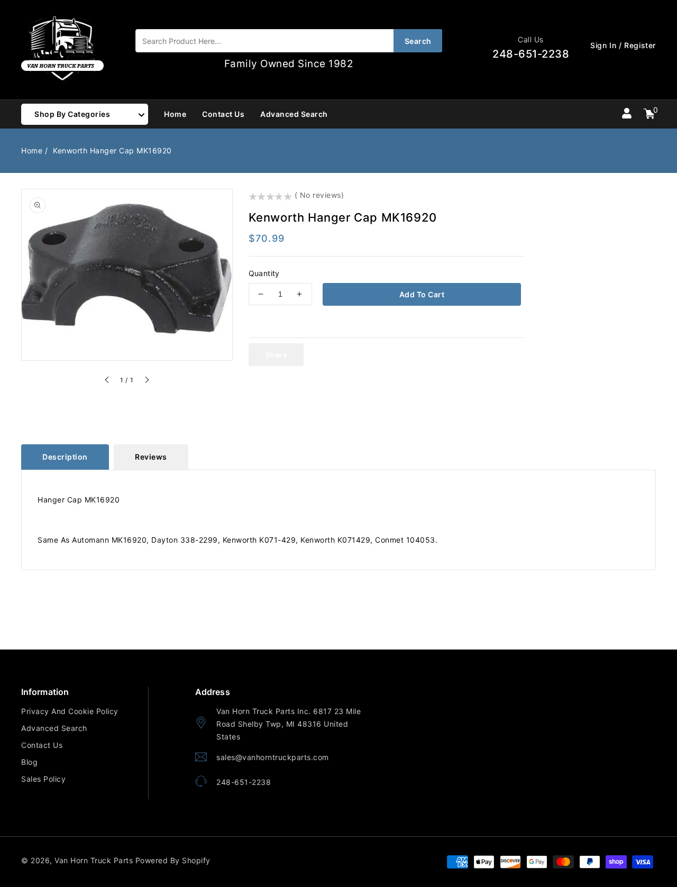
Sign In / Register (623, 45)
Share (276, 354)
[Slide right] (146, 381)
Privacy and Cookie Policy (69, 711)
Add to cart (422, 294)
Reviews (151, 456)
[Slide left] (107, 381)
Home (31, 150)
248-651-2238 (243, 782)
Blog (29, 761)
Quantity (264, 273)
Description (65, 456)
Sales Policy (43, 778)
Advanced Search (54, 728)
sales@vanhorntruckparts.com (272, 757)
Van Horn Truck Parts (93, 860)
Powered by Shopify (173, 860)
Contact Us (41, 744)
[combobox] (288, 40)
